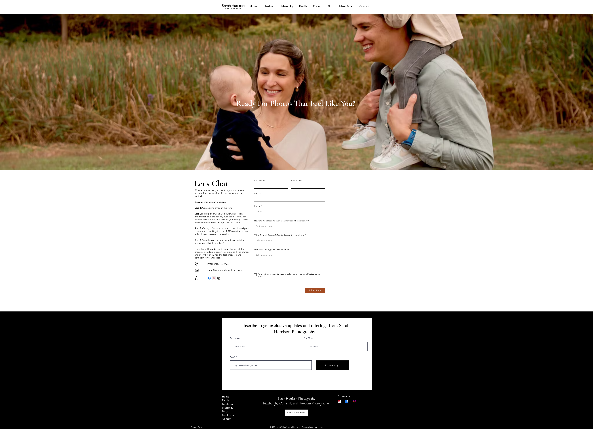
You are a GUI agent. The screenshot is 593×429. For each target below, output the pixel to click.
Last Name (296, 180)
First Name (259, 180)
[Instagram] (219, 278)
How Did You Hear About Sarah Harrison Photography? (280, 221)
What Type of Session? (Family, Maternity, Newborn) (279, 235)
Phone (257, 206)
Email (256, 193)
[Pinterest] (214, 278)
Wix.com (319, 427)
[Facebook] (209, 278)
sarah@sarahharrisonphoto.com (224, 270)
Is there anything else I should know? (272, 249)
